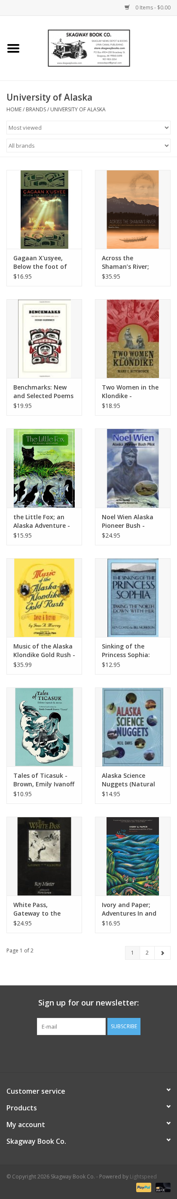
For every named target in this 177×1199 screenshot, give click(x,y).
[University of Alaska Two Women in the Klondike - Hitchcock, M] (133, 338)
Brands (36, 109)
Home (13, 109)
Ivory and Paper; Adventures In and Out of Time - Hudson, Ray (129, 909)
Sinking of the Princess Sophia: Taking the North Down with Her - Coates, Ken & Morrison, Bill (128, 650)
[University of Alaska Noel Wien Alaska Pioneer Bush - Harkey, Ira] (133, 467)
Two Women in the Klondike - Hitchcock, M (130, 391)
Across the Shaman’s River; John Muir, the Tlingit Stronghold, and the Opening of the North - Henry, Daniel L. (131, 262)
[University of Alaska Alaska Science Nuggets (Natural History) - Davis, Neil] (133, 726)
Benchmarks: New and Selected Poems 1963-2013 (43, 391)
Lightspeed (143, 1176)
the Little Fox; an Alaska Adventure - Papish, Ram (41, 521)
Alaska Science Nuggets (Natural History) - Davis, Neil (132, 779)
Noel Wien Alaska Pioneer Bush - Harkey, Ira (127, 521)
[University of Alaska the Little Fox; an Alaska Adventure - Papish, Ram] (44, 467)
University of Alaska (78, 109)
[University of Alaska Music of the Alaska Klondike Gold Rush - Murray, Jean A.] (44, 597)
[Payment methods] (143, 1187)
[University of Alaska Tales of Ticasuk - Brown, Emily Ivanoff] (44, 726)
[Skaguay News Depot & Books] (102, 47)
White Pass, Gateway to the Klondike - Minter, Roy (40, 909)
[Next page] (162, 952)
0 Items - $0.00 (152, 7)
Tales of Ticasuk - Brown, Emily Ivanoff (43, 779)
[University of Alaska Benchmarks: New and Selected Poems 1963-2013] (44, 338)
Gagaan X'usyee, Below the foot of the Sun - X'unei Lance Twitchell (40, 262)
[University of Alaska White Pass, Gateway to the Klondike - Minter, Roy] (44, 856)
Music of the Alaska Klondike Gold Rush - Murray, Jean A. (44, 650)
